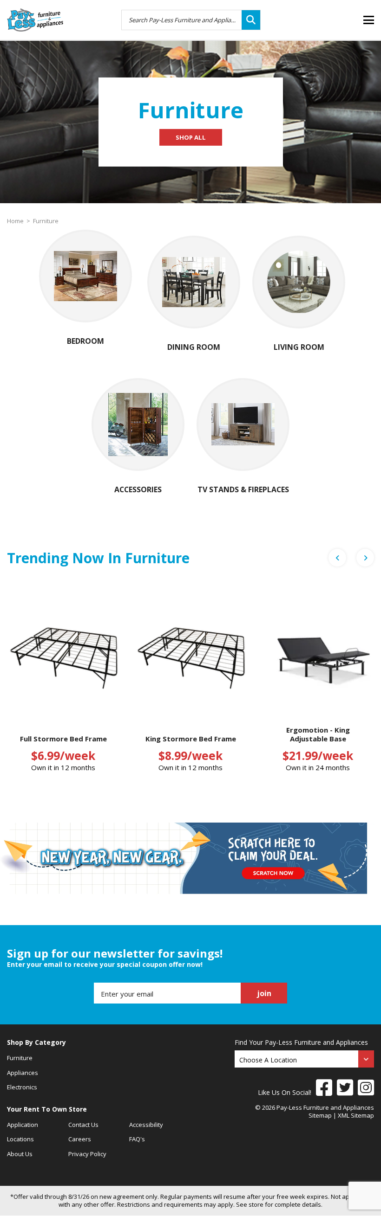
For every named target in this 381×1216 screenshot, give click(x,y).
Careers (79, 1139)
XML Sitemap (356, 1115)
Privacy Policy (87, 1154)
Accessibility (146, 1124)
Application (22, 1124)
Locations (20, 1139)
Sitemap (320, 1115)
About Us (20, 1154)
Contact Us (83, 1124)
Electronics (22, 1087)
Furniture (46, 221)
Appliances (22, 1072)
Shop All (191, 137)
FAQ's (137, 1139)
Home (15, 221)
